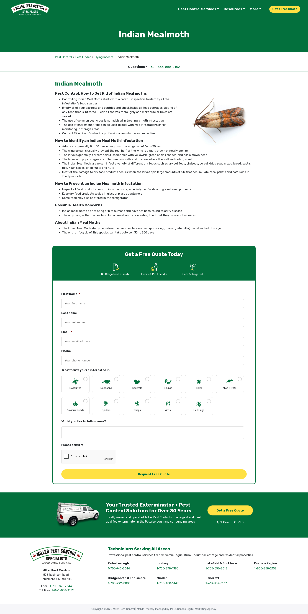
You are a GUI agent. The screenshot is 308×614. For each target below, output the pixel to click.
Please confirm (72, 445)
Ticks (199, 388)
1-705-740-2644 (61, 586)
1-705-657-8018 (216, 568)
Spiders (106, 410)
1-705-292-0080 (119, 583)
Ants (168, 410)
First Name (70, 294)
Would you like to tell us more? (83, 421)
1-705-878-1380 (167, 568)
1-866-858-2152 (167, 67)
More (254, 9)
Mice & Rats (230, 388)
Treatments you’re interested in (85, 370)
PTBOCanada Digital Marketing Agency (193, 609)
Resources (233, 9)
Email (66, 332)
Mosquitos (75, 388)
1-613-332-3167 (216, 583)
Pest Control (63, 57)
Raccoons (106, 388)
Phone (66, 351)
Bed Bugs (199, 410)
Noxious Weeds (75, 410)
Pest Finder (83, 57)
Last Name (69, 313)
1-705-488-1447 (168, 583)
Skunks (168, 388)
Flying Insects (103, 57)
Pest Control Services (197, 9)
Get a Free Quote (284, 9)
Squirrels (137, 388)
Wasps (137, 410)
